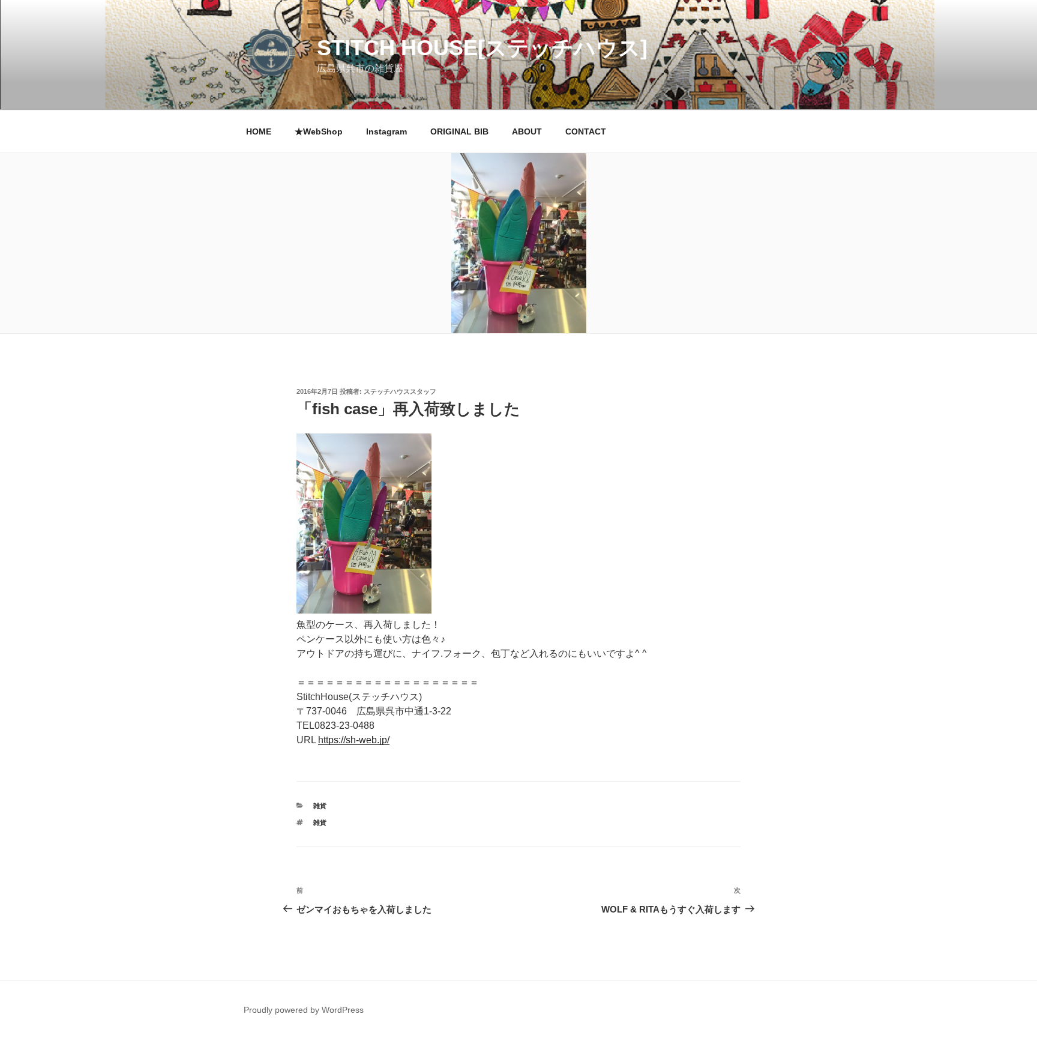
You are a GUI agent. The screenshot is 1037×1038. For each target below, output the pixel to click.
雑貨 (319, 805)
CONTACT (585, 131)
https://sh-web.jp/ (353, 740)
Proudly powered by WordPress (304, 1010)
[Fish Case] (363, 610)
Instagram (386, 131)
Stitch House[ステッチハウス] (482, 47)
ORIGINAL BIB (459, 131)
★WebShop (319, 131)
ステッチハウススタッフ (400, 391)
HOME (258, 131)
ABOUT (527, 131)
